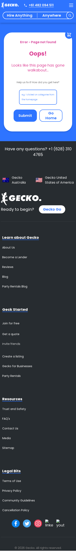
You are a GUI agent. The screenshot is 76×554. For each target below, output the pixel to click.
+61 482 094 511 (41, 5)
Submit (25, 115)
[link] (51, 115)
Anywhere (51, 15)
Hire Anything (19, 15)
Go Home (51, 115)
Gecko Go (52, 209)
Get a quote (10, 334)
